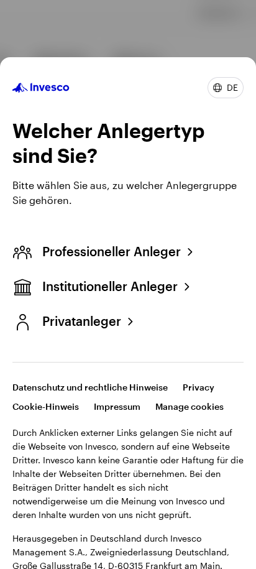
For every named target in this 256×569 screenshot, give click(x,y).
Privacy (198, 387)
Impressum (117, 406)
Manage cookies (189, 406)
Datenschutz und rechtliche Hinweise (90, 387)
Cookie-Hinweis (45, 406)
